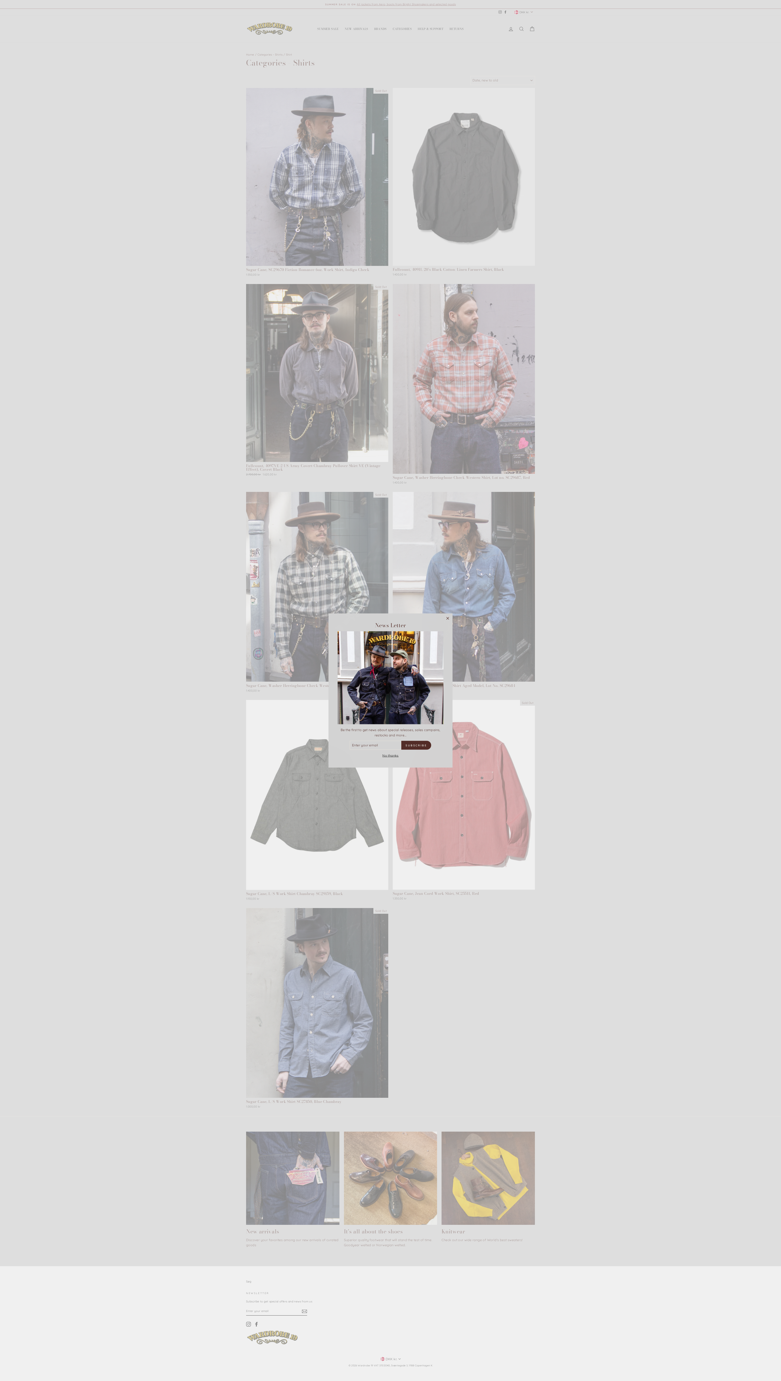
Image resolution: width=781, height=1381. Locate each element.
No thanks (390, 755)
